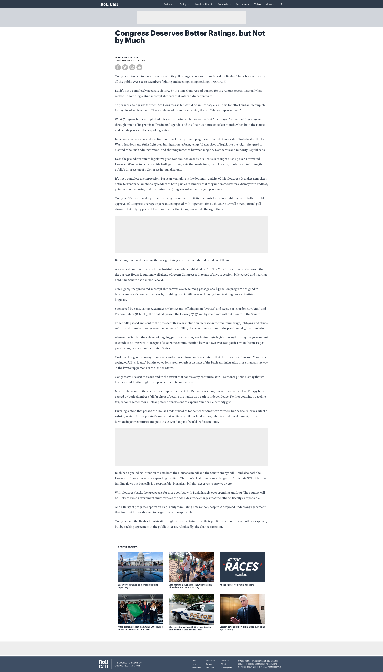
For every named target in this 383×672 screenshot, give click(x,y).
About (194, 660)
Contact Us (210, 660)
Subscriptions (226, 667)
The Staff (210, 667)
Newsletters (197, 667)
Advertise (225, 660)
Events (194, 664)
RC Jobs (224, 664)
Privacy (209, 664)
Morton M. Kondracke (128, 57)
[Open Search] (280, 4)
